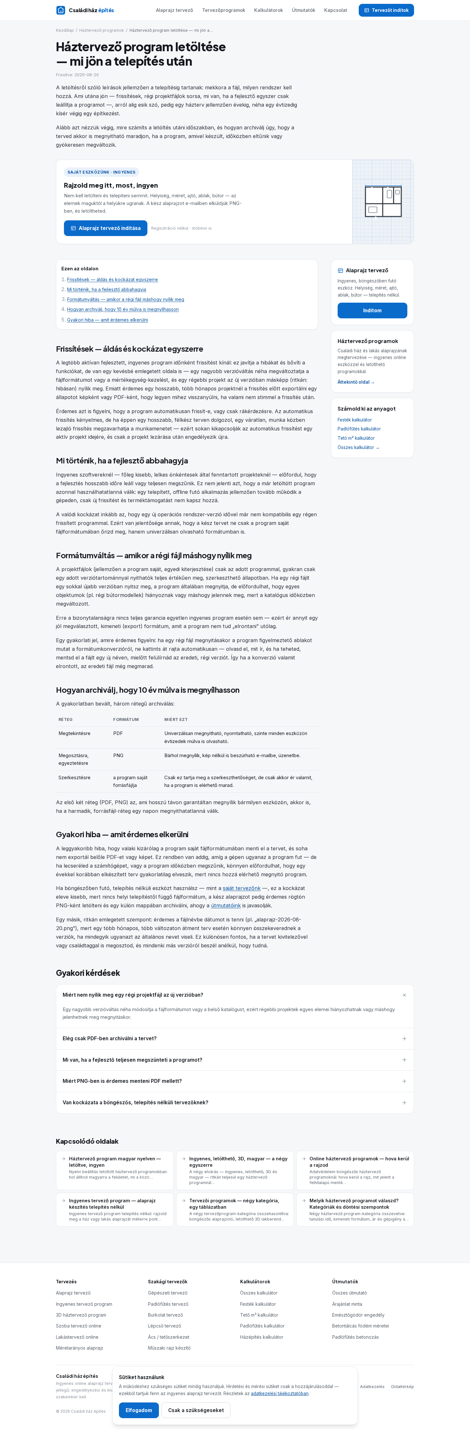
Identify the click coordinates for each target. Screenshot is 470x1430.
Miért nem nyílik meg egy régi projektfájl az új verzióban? (133, 995)
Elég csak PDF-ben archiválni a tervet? (110, 1038)
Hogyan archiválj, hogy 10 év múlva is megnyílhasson (123, 309)
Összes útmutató (349, 1292)
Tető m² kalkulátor (356, 438)
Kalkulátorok (268, 10)
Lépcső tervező (164, 1325)
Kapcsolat (335, 10)
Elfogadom (139, 1410)
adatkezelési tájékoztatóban (280, 1393)
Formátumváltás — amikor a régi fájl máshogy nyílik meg (125, 299)
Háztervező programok (101, 30)
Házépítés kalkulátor (261, 1337)
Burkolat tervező (165, 1315)
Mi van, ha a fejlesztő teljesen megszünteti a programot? (132, 1060)
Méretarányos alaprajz (79, 1348)
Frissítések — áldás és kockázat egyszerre (112, 279)
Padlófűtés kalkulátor (359, 428)
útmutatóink (226, 905)
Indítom (372, 310)
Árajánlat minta (347, 1304)
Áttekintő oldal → (356, 382)
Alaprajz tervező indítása (110, 228)
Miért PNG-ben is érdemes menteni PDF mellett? (122, 1081)
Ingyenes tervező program (84, 1304)
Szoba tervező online (78, 1325)
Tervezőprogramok (223, 10)
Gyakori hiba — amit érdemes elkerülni (107, 320)
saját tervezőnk (242, 888)
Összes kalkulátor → (359, 447)
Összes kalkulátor (259, 1292)
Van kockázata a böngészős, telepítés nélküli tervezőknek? (135, 1102)
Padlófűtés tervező (168, 1304)
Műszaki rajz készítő (169, 1348)
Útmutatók (303, 10)
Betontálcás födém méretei (360, 1325)
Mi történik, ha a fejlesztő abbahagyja (106, 289)
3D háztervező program (81, 1315)
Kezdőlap (65, 30)
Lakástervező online (77, 1337)
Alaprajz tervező (174, 10)
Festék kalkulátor (355, 419)
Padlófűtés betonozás (355, 1337)
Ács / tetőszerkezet (168, 1337)
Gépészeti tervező (167, 1292)
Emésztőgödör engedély (358, 1315)
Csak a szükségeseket (196, 1410)
